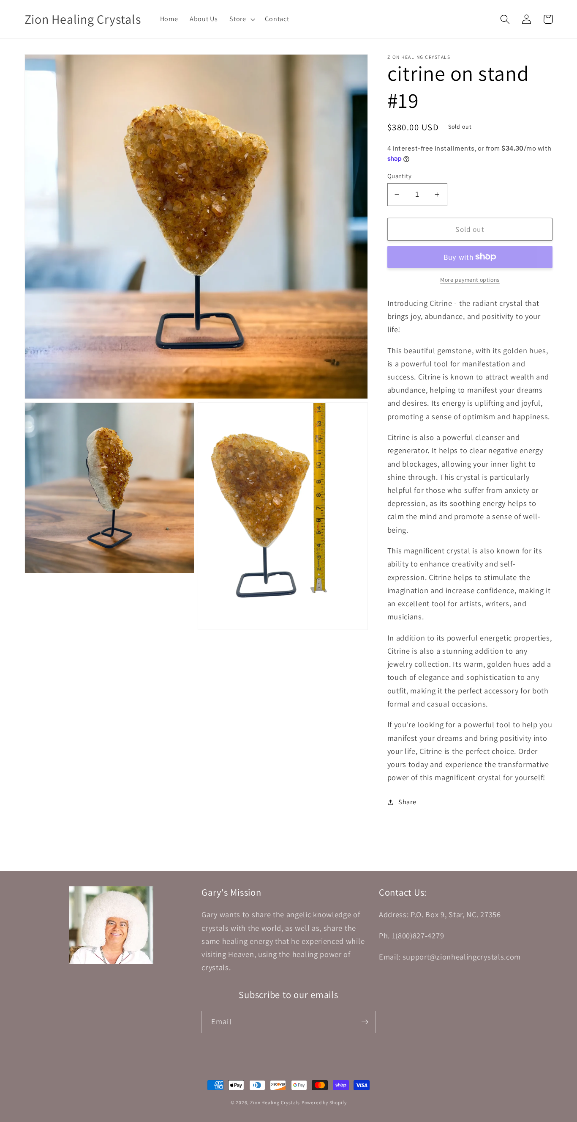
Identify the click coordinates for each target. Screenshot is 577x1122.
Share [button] (407, 802)
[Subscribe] (365, 1022)
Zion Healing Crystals (275, 1102)
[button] (241, 19)
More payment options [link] (470, 279)
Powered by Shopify (324, 1102)
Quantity (399, 175)
